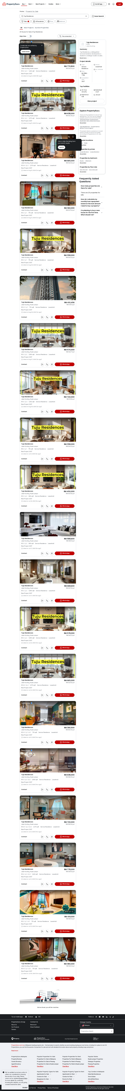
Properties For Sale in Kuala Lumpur (48, 1064)
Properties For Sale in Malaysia (46, 1059)
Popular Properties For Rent (71, 1056)
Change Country (85, 1022)
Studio (82, 161)
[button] (21, 27)
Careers (13, 1029)
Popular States (93, 1056)
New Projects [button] (40, 4)
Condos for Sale (42, 1076)
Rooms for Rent (67, 1079)
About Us (14, 1024)
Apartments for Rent (68, 1074)
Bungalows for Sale (43, 1079)
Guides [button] (50, 4)
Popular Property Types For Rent (73, 1072)
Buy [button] (23, 4)
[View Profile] (26, 42)
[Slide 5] (49, 61)
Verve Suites (92, 1076)
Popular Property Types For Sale (47, 1072)
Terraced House (84, 119)
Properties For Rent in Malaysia (71, 1059)
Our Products (15, 1027)
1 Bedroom (88, 161)
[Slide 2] (44, 61)
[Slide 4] (47, 61)
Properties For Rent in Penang (71, 1061)
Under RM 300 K (94, 152)
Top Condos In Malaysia (96, 1072)
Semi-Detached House (93, 121)
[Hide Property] (69, 42)
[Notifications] (113, 4)
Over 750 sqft (83, 169)
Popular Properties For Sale (46, 1056)
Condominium (93, 119)
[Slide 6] (50, 61)
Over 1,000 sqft (93, 169)
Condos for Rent (67, 1076)
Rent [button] (30, 4)
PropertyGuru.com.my (17, 1045)
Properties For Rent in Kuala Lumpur (73, 1064)
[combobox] (54, 16)
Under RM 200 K (84, 152)
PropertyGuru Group (18, 1022)
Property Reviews (16, 1059)
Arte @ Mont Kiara (93, 1079)
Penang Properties (93, 1064)
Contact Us (34, 1022)
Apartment (83, 121)
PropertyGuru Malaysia (19, 1056)
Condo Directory (16, 1061)
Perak (85, 143)
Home (22, 11)
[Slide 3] (46, 61)
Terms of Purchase (52, 1088)
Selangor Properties (94, 1061)
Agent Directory (16, 1064)
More (57, 4)
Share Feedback (35, 1027)
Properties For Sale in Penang (46, 1061)
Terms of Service (31, 1088)
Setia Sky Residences (94, 1074)
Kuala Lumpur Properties (95, 1059)
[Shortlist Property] (73, 42)
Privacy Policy (23, 1078)
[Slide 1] (43, 61)
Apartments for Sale (43, 1074)
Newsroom (33, 1024)
